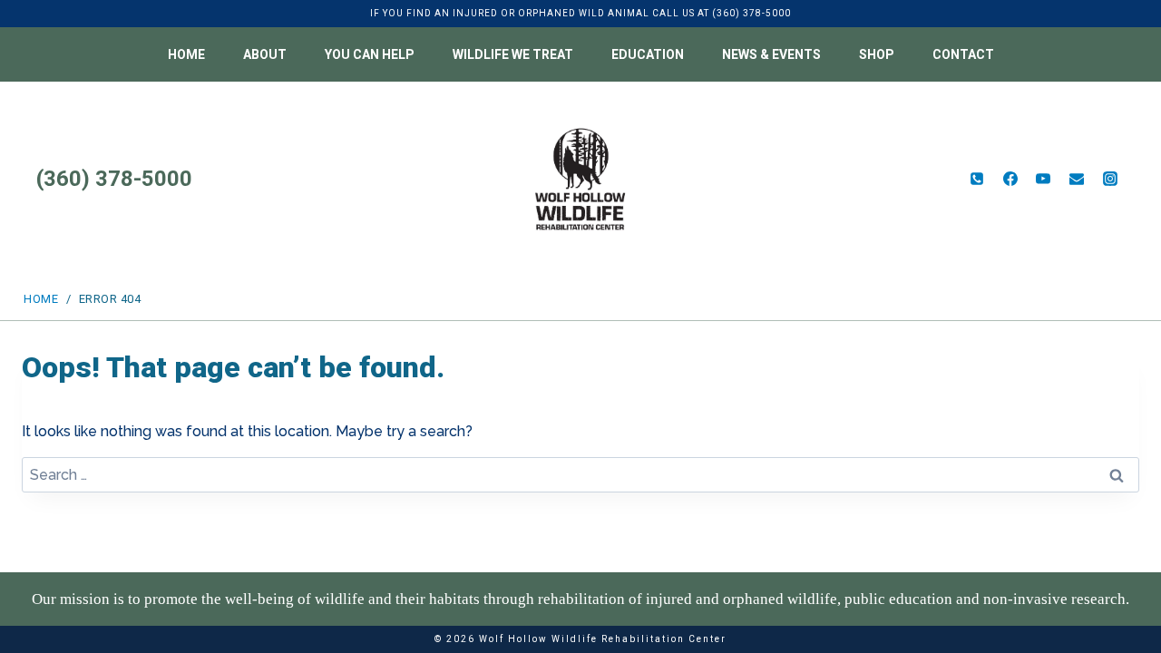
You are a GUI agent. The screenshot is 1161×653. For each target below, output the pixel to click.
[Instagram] (1110, 178)
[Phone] (976, 178)
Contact (963, 54)
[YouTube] (1043, 178)
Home (186, 54)
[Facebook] (1010, 178)
